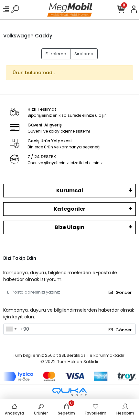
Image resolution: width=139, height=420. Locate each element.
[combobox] (11, 329)
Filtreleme (56, 54)
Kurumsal (69, 190)
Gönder (123, 292)
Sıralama (83, 54)
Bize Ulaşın (69, 227)
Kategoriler (69, 209)
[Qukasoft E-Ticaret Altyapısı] (69, 392)
